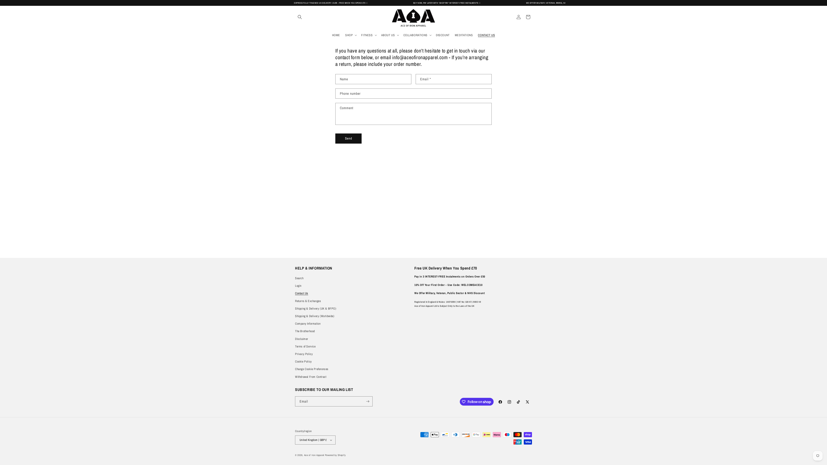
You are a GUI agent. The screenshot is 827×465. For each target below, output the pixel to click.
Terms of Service (305, 346)
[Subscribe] (367, 401)
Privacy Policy (304, 354)
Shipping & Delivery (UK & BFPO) (315, 308)
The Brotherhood (305, 331)
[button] (300, 17)
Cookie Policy (303, 361)
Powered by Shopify (335, 455)
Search (299, 278)
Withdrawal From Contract (310, 377)
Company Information (307, 324)
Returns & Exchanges (308, 301)
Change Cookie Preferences (311, 369)
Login (298, 286)
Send (348, 138)
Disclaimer (301, 339)
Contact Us (301, 293)
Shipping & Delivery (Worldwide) (314, 316)
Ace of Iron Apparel (314, 455)
